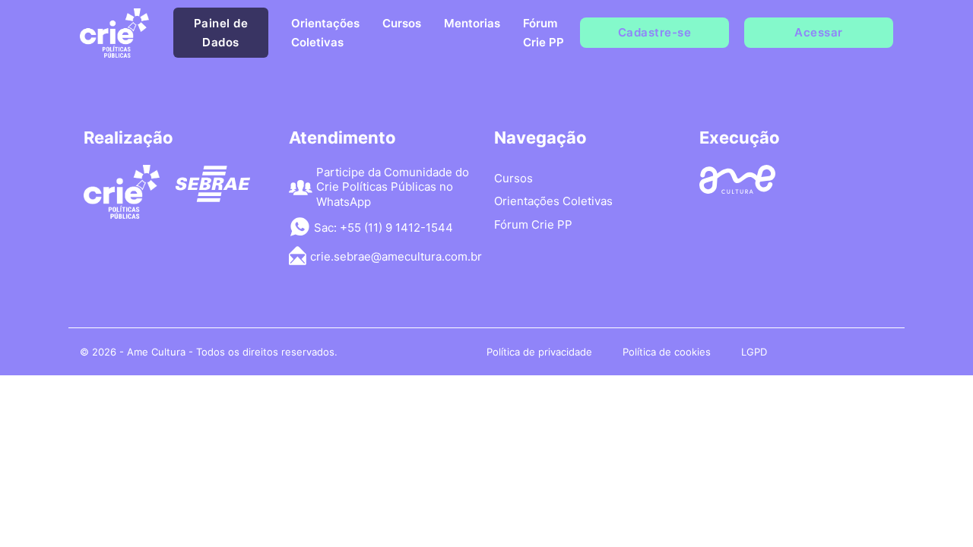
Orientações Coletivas (325, 33)
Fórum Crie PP (543, 33)
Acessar (818, 32)
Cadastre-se (655, 32)
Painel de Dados (221, 33)
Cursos (401, 23)
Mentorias (472, 23)
